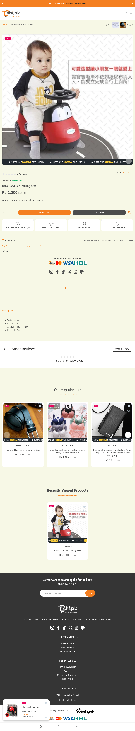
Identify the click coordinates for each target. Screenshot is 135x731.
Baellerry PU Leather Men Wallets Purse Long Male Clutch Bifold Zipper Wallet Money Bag (112, 453)
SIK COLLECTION (23, 446)
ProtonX (126, 173)
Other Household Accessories (29, 200)
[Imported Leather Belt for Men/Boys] (23, 422)
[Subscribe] (90, 593)
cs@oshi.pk (71, 700)
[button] (2, 4)
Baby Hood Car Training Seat (67, 550)
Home (4, 24)
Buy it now (99, 212)
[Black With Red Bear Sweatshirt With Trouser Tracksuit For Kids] (12, 710)
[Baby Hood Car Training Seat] (67, 523)
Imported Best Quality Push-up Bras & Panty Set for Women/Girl (67, 451)
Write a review (122, 348)
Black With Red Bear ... (32, 707)
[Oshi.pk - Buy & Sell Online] (11, 13)
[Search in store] (126, 13)
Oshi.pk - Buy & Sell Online (56, 711)
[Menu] (131, 13)
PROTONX (68, 546)
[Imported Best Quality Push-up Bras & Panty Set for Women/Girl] (67, 422)
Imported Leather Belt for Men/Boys (23, 450)
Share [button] (7, 251)
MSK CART (112, 446)
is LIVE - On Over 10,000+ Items (74, 4)
